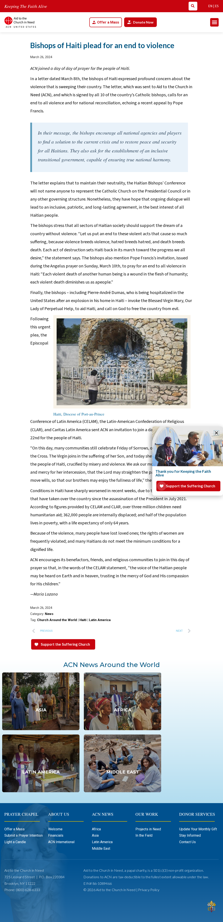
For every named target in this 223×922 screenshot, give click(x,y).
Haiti (82, 620)
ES (217, 6)
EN (210, 6)
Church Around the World (57, 620)
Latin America (100, 620)
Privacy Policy (149, 890)
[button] (214, 22)
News (49, 614)
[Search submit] (193, 6)
